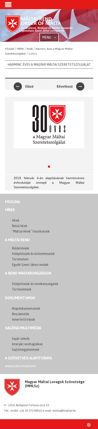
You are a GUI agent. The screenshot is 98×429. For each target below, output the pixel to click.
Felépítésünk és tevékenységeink (35, 284)
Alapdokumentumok (26, 308)
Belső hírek (19, 226)
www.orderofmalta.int (20, 366)
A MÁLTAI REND (17, 240)
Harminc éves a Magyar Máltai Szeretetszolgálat (49, 64)
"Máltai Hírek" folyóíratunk (31, 231)
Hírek (10, 210)
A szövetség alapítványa (28, 358)
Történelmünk (21, 289)
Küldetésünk (20, 248)
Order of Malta (39, 26)
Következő (65, 86)
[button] (8, 5)
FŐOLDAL (13, 202)
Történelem (20, 259)
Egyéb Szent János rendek (30, 265)
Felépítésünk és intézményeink (33, 254)
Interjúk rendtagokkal (27, 344)
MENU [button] (47, 37)
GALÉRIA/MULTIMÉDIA (23, 328)
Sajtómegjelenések (25, 349)
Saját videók (21, 338)
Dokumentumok (20, 298)
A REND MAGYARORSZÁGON (28, 273)
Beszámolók (20, 314)
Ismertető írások (23, 319)
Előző (29, 86)
